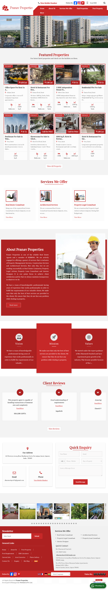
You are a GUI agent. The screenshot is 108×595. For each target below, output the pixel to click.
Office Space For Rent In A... (15, 88)
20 (76, 523)
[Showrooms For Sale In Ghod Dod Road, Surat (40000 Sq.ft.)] (41, 123)
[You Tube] (82, 3)
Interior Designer (63, 541)
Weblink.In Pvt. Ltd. (26, 583)
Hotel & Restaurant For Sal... (91, 137)
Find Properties (82, 8)
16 (66, 523)
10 (52, 523)
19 (73, 523)
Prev (5, 511)
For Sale (59, 66)
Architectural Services (49, 205)
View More (9, 217)
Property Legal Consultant (85, 205)
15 (64, 523)
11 (55, 523)
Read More (20, 406)
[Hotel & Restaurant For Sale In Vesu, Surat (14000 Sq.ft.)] (93, 123)
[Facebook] (75, 3)
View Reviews (54, 429)
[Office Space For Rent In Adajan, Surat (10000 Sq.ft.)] (16, 74)
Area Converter (20, 557)
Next (103, 511)
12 (57, 523)
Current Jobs (6, 557)
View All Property (54, 166)
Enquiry (16, 561)
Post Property (98, 8)
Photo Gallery (34, 557)
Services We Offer (66, 8)
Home (42, 8)
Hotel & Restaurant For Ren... (40, 88)
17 (69, 523)
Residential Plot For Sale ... (92, 88)
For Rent (8, 66)
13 (59, 523)
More (42, 13)
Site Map (27, 561)
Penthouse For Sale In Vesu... (14, 137)
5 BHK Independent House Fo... (64, 88)
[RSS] (37, 561)
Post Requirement (8, 553)
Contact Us (6, 561)
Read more (14, 305)
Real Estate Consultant (15, 205)
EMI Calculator (24, 553)
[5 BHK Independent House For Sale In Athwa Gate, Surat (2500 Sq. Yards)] (67, 74)
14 (62, 523)
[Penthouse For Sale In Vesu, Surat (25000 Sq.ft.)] (16, 123)
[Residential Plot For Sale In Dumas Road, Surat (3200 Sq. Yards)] (93, 74)
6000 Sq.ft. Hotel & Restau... (63, 137)
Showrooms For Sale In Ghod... (40, 137)
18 (71, 523)
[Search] (104, 2)
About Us (52, 8)
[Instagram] (79, 3)
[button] (48, 3)
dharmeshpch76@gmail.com (14, 480)
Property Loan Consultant (91, 538)
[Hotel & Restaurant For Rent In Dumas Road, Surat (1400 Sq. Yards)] (41, 74)
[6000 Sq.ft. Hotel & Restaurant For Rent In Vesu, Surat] (67, 123)
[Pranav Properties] (17, 8)
